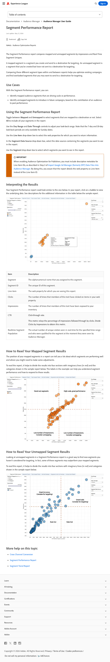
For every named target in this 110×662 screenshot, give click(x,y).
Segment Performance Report (23, 560)
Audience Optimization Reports (24, 45)
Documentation (13, 21)
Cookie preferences (74, 651)
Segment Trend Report (20, 566)
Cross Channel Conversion (21, 554)
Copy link (24, 39)
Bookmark (12, 39)
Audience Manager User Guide (57, 21)
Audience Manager (31, 21)
